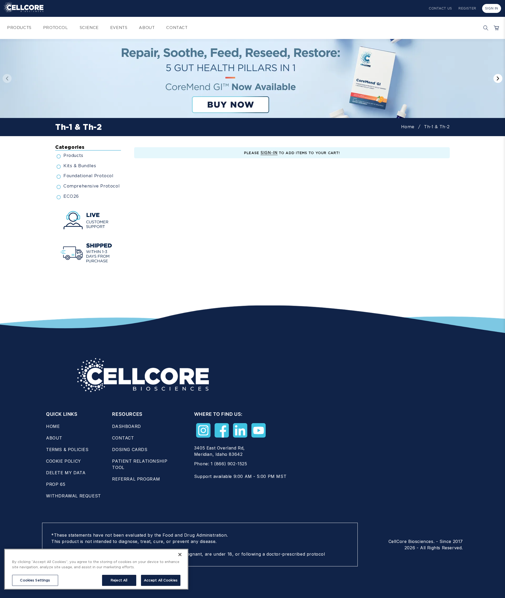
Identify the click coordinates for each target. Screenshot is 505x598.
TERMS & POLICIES (67, 449)
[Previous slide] (7, 78)
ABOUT (54, 438)
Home (408, 126)
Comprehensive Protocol (91, 186)
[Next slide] (497, 78)
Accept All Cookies (161, 580)
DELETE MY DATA (65, 472)
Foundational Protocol (88, 175)
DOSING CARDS (129, 449)
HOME (53, 426)
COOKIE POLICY (63, 461)
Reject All (119, 580)
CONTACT (123, 438)
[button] (484, 28)
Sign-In (269, 153)
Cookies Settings (35, 580)
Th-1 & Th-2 (437, 126)
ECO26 (71, 196)
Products (73, 155)
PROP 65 (55, 484)
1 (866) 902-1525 (229, 463)
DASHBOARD (126, 426)
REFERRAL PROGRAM (136, 479)
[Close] (180, 554)
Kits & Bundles (79, 165)
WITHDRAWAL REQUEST (73, 495)
